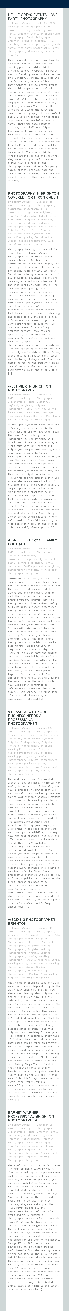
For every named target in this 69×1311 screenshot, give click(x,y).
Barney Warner (21, 23)
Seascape (47, 412)
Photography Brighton (22, 1149)
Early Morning (35, 408)
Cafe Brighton (48, 215)
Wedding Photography (35, 977)
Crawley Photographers (43, 759)
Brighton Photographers (23, 742)
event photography (34, 40)
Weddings (13, 935)
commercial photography (23, 208)
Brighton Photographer (27, 26)
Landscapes (32, 412)
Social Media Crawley (36, 230)
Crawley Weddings (37, 959)
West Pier (52, 415)
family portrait (44, 559)
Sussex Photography (32, 240)
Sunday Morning (33, 415)
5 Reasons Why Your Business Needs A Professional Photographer (27, 718)
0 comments (15, 401)
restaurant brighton (21, 223)
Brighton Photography (22, 215)
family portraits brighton (41, 566)
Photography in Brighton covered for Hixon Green (33, 195)
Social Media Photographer (25, 233)
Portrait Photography (22, 555)
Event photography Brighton (26, 763)
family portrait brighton (25, 562)
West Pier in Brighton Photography (29, 388)
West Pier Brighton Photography (29, 419)
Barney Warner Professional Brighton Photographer (31, 1116)
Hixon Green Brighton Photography (30, 219)
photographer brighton (23, 569)
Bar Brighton (42, 212)
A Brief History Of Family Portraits (32, 542)
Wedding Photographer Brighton (31, 921)
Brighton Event (28, 33)
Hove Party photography (36, 44)
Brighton (26, 405)
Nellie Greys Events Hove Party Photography (33, 16)
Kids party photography (33, 47)
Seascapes (14, 415)
